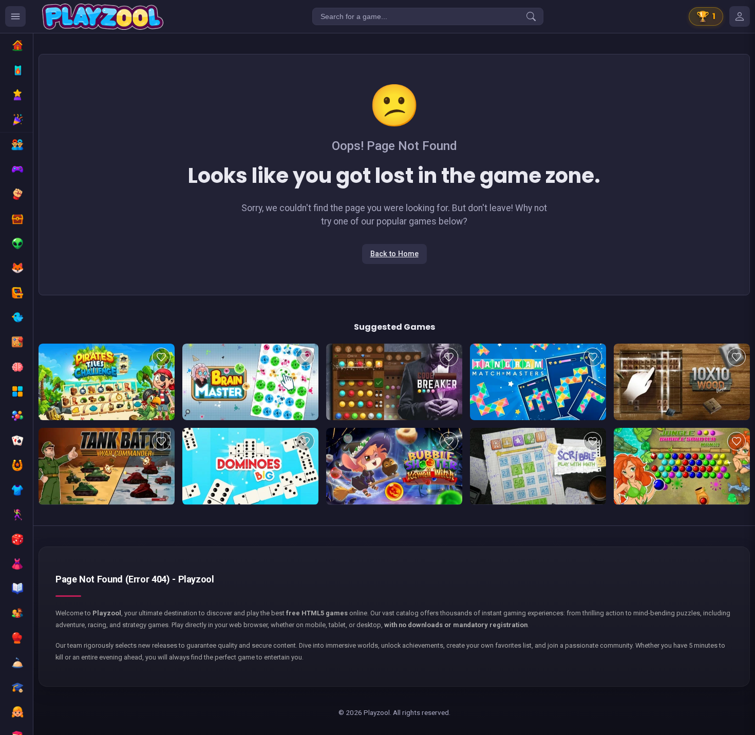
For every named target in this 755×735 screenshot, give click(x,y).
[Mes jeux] (739, 16)
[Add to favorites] (161, 357)
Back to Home (394, 254)
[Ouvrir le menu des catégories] (15, 16)
